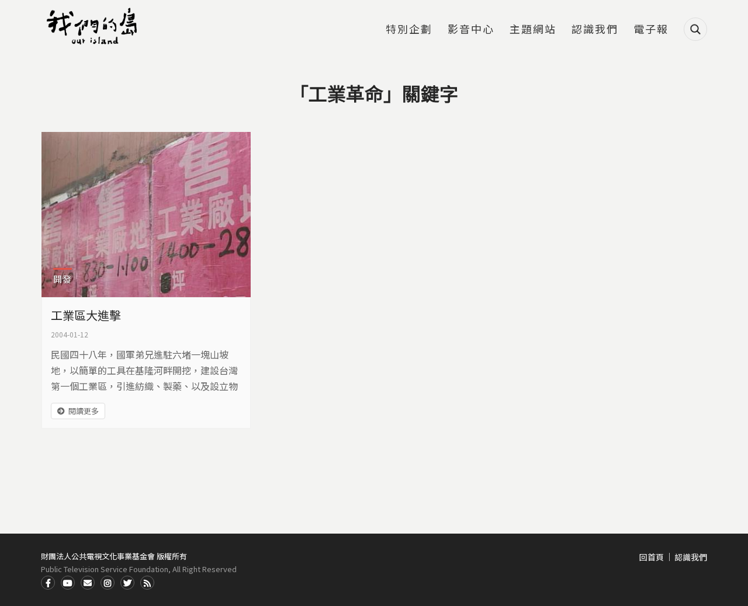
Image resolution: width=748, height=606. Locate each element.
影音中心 (471, 29)
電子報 (651, 29)
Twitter (127, 583)
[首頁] (93, 26)
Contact (88, 583)
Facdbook (48, 583)
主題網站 (533, 29)
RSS (147, 583)
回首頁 (651, 557)
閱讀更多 (83, 410)
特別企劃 (409, 29)
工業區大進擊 (86, 315)
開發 (62, 279)
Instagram (108, 583)
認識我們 (595, 29)
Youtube (68, 583)
